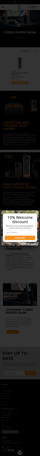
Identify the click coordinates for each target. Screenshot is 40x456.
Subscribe (20, 238)
